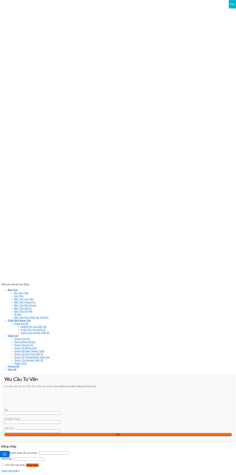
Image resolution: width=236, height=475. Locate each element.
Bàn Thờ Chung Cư (25, 302)
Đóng (232, 4)
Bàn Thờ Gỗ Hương (25, 305)
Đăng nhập (32, 465)
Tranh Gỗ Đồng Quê (25, 348)
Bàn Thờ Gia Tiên (24, 299)
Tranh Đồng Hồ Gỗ (24, 342)
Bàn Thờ (12, 290)
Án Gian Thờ (21, 293)
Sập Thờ (18, 296)
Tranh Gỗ (13, 336)
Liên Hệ (12, 369)
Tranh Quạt (20, 363)
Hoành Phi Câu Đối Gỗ (33, 326)
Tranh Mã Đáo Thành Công (29, 351)
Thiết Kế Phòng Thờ (19, 320)
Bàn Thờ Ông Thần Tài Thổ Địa (31, 317)
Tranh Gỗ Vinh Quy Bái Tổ (28, 354)
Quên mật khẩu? (10, 471)
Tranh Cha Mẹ (22, 339)
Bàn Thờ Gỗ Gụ (23, 308)
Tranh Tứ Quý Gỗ (23, 345)
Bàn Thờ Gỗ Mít (23, 311)
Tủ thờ (17, 314)
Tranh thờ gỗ (21, 323)
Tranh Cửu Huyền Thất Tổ (35, 333)
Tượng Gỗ (13, 366)
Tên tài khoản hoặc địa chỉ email (20, 453)
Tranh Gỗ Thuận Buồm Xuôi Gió (32, 357)
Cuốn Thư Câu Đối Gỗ (33, 329)
